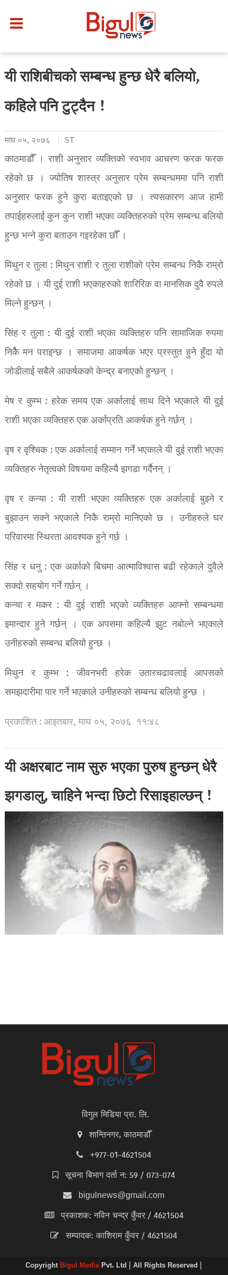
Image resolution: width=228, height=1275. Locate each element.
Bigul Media (80, 1266)
